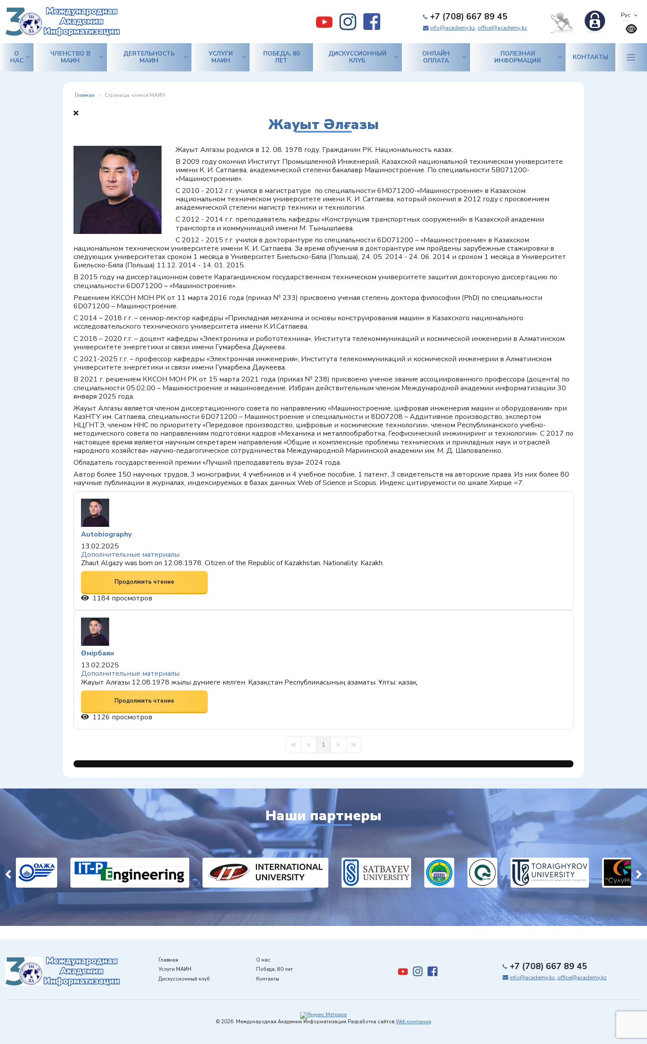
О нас (16, 57)
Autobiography (106, 534)
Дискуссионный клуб (357, 57)
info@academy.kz (452, 28)
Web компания (413, 1021)
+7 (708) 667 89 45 (468, 16)
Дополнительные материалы (130, 554)
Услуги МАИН (221, 57)
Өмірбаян (97, 653)
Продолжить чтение (144, 582)
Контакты (590, 57)
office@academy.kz (502, 28)
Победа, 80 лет (281, 57)
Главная (168, 960)
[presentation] (8, 873)
